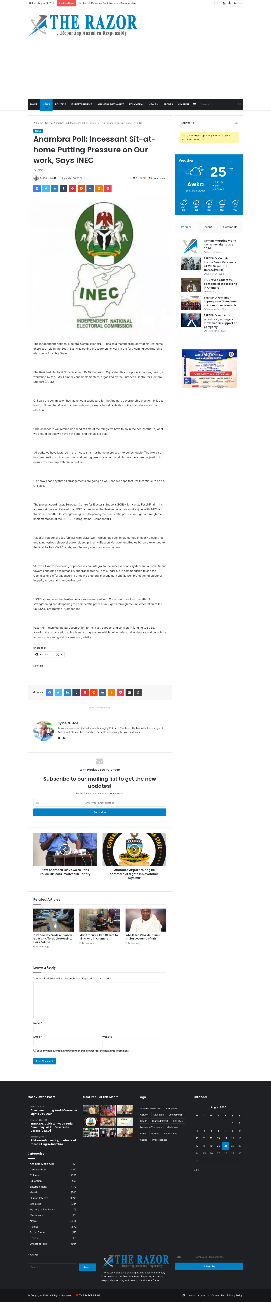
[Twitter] (46, 188)
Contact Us (217, 1295)
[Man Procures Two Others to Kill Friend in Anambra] (99, 920)
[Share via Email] (129, 692)
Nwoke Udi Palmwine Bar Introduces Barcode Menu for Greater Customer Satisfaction (127, 3)
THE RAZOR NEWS (89, 1295)
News (46, 104)
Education (136, 104)
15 (232, 1138)
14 (225, 1138)
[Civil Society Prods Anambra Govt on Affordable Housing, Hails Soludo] (53, 920)
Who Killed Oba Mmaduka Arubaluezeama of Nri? (143, 936)
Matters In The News (42, 1209)
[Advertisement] (135, 71)
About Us (203, 1295)
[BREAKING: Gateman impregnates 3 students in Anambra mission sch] (191, 303)
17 (197, 1145)
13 (218, 1138)
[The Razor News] (83, 25)
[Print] (138, 692)
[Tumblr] (63, 188)
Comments (230, 227)
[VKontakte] (90, 188)
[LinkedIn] (54, 188)
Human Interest (39, 1198)
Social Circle (37, 1232)
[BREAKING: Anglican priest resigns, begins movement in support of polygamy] (191, 320)
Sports (168, 104)
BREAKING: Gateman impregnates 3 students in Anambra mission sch (220, 301)
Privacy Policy (234, 1295)
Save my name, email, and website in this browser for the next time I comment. (83, 1050)
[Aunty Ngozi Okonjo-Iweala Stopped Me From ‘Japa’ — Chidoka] (108, 1132)
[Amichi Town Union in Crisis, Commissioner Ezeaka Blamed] (125, 1122)
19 (211, 1145)
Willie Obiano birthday (99, 707)
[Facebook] (37, 188)
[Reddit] (81, 188)
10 (197, 1138)
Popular (186, 227)
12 (211, 1138)
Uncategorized (38, 1243)
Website (107, 1036)
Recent (207, 227)
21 (225, 1145)
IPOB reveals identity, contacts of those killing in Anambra (220, 284)
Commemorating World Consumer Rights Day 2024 (220, 244)
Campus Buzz (38, 1169)
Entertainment (81, 104)
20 (218, 1145)
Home (34, 104)
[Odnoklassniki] (99, 188)
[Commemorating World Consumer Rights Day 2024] (191, 246)
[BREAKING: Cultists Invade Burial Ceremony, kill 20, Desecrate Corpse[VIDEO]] (191, 263)
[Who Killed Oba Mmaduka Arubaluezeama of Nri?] (146, 920)
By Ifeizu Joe (47, 178)
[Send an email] (55, 178)
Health (153, 104)
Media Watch (37, 1215)
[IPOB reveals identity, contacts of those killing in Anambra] (191, 285)
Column (183, 104)
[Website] (60, 738)
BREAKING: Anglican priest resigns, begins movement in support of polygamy (220, 321)
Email (37, 1036)
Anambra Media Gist (110, 104)
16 (240, 1138)
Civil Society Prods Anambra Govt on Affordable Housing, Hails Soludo (52, 938)
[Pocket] (108, 188)
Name (37, 1023)
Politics (60, 104)
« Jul (196, 1170)
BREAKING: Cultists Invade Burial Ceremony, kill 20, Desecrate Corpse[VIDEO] (220, 264)
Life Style (35, 1203)
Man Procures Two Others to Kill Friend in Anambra (98, 936)
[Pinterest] (72, 188)
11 (204, 1138)
